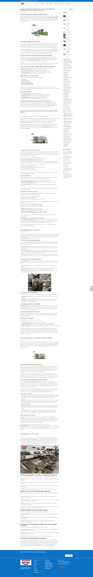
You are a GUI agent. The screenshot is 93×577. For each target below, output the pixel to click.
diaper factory (25, 238)
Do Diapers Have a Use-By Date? (29, 433)
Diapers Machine (66, 94)
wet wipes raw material (67, 142)
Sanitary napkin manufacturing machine (68, 116)
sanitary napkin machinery (67, 109)
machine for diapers (66, 105)
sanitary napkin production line (29, 219)
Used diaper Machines (49, 566)
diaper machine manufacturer (67, 77)
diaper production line (66, 89)
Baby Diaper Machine (66, 64)
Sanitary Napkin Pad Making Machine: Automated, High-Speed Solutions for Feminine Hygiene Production (37, 9)
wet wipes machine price (67, 136)
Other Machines (48, 568)
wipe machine (65, 146)
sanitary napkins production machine (67, 122)
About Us (56, 3)
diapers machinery (66, 96)
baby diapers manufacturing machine (67, 68)
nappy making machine (67, 107)
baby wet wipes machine (67, 70)
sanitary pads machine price (67, 128)
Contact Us (61, 3)
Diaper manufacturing (24, 305)
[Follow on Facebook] (58, 567)
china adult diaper (66, 72)
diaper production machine (67, 91)
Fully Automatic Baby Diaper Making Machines (67, 103)
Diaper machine (66, 75)
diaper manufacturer (51, 105)
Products (42, 3)
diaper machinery (66, 79)
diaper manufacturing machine (68, 87)
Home (38, 3)
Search (71, 9)
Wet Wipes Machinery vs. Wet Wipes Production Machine (36, 338)
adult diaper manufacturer (67, 60)
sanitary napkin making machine (67, 112)
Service (51, 3)
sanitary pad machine (66, 124)
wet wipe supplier (66, 144)
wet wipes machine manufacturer (66, 134)
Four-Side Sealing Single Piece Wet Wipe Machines (68, 100)
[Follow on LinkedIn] (62, 567)
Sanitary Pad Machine (49, 563)
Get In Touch (69, 555)
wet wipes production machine (33, 381)
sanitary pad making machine (67, 126)
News (47, 3)
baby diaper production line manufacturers (30, 439)
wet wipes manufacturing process (67, 140)
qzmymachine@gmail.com (65, 561)
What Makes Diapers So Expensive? (30, 230)
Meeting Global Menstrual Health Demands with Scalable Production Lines (39, 111)
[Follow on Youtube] (60, 567)
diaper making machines (50, 545)
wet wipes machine (30, 339)
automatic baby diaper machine (34, 59)
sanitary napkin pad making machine (67, 119)
